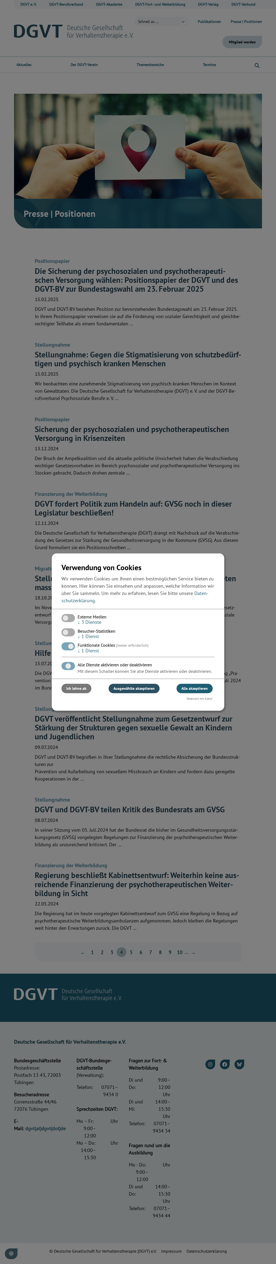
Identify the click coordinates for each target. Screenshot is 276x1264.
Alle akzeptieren (194, 688)
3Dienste (89, 622)
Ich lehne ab (76, 688)
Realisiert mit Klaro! (199, 699)
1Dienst (88, 636)
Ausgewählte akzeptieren (134, 688)
